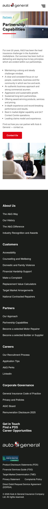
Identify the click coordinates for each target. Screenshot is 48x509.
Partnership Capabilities (15, 322)
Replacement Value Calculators (19, 284)
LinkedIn (7, 373)
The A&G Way (10, 214)
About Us (9, 205)
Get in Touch (11, 424)
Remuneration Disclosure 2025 (19, 412)
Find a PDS (10, 427)
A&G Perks (8, 367)
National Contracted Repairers (19, 296)
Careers (8, 346)
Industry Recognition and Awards (20, 232)
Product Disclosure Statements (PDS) (20, 464)
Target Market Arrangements (18, 290)
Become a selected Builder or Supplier (23, 335)
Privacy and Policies (13, 399)
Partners (9, 308)
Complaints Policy (33, 479)
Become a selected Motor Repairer (21, 328)
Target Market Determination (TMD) (19, 474)
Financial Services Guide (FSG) (18, 469)
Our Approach (10, 316)
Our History (9, 220)
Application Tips (11, 361)
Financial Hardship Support (17, 271)
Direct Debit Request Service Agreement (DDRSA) (22, 486)
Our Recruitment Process (16, 354)
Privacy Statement (11, 479)
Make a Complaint (12, 277)
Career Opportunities (17, 430)
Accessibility (9, 252)
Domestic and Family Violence (19, 265)
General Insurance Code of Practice (22, 393)
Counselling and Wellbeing (17, 258)
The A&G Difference (13, 226)
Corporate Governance (18, 385)
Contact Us (12, 135)
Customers (10, 244)
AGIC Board (9, 406)
